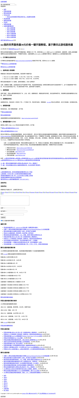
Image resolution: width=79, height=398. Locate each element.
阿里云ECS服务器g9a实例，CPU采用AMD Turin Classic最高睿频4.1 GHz (23, 347)
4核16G (6, 383)
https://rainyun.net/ (21, 153)
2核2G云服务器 (11, 28)
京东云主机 (7, 15)
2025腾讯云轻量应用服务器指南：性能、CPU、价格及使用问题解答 (22, 372)
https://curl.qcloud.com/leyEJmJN (30, 118)
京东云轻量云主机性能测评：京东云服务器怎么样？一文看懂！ (21, 240)
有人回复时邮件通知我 (8, 220)
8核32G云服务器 (11, 37)
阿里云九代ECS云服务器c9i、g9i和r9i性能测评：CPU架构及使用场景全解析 (24, 349)
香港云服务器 (7, 20)
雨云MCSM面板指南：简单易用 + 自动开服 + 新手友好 (18, 233)
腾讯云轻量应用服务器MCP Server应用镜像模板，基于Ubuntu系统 (21, 370)
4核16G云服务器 (11, 33)
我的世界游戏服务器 (54, 158)
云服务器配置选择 (9, 26)
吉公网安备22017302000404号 (47, 393)
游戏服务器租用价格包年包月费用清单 (11, 177)
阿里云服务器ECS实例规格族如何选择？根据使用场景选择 (20, 345)
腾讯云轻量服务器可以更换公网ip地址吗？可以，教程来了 (19, 163)
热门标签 (6, 390)
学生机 (5, 22)
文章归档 (6, 388)
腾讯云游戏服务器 (35, 160)
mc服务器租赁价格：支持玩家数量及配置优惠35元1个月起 (16, 172)
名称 (2, 208)
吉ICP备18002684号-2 (32, 393)
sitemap (24, 393)
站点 (2, 214)
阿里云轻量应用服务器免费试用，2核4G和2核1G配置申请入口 (21, 339)
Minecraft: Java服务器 (33, 158)
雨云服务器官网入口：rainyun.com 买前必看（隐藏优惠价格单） (21, 227)
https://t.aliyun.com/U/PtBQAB (24, 148)
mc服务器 (17, 158)
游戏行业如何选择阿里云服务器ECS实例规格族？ (17, 341)
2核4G (5, 379)
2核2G (5, 377)
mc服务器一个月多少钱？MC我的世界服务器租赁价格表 (16, 173)
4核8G (5, 381)
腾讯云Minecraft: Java (11, 160)
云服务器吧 (4, 1)
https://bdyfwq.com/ (20, 155)
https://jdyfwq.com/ (20, 151)
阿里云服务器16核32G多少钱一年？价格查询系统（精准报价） (21, 236)
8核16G (6, 385)
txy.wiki (49, 102)
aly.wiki (5, 322)
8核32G (6, 386)
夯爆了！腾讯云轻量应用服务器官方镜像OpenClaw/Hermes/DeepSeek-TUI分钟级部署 (26, 229)
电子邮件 (3, 211)
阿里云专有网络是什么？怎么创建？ (13, 338)
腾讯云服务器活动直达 (7, 297)
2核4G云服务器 (11, 29)
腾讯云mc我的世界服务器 (67, 158)
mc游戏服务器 (24, 158)
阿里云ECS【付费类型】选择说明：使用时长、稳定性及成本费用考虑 (23, 238)
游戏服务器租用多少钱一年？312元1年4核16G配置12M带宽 (17, 175)
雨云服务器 (7, 18)
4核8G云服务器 (11, 31)
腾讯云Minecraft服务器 (24, 160)
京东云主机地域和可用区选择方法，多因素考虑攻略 (21, 16)
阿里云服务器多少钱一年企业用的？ (13, 343)
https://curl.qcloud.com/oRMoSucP (25, 149)
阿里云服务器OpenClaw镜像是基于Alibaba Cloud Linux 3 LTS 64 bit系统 (23, 336)
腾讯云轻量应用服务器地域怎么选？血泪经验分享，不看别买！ (21, 361)
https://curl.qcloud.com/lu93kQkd (24, 60)
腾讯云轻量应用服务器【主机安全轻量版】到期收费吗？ (19, 365)
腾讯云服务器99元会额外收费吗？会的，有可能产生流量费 (20, 231)
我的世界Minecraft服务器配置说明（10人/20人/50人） (15, 179)
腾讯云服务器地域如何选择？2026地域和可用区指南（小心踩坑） (22, 363)
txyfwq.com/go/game (6, 136)
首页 (5, 9)
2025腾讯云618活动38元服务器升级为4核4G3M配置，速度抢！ (21, 368)
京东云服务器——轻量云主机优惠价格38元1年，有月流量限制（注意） (23, 242)
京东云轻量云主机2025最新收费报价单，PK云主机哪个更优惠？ (21, 165)
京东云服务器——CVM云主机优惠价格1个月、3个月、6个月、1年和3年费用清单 (26, 244)
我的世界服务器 (44, 158)
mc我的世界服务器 (9, 158)
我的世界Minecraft (8, 40)
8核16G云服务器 (11, 35)
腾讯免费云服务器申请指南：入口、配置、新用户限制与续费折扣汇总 (23, 235)
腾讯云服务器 (7, 13)
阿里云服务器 (7, 11)
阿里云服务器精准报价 (7, 325)
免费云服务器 (7, 24)
